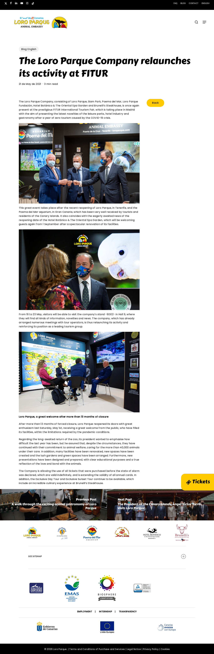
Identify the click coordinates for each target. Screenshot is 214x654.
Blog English (28, 49)
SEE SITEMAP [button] (35, 556)
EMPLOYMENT (84, 611)
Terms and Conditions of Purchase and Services (97, 649)
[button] (204, 22)
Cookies (165, 649)
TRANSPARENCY (128, 611)
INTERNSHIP (105, 611)
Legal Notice (134, 649)
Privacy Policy (151, 649)
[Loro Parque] (107, 589)
